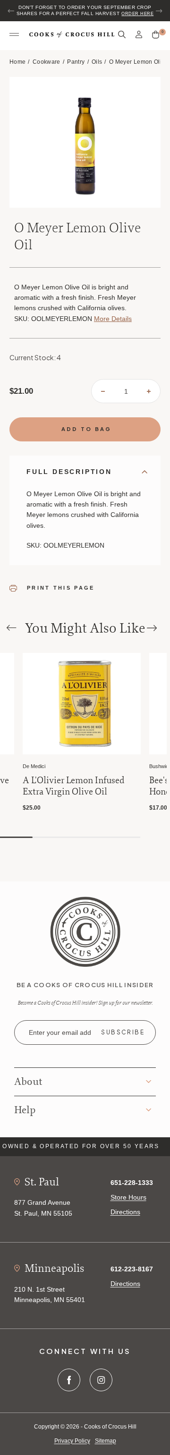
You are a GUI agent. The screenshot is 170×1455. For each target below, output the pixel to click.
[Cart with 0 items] (155, 35)
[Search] (122, 34)
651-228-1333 (131, 1182)
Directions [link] (125, 1212)
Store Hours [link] (128, 1197)
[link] (85, 931)
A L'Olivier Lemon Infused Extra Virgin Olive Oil (73, 786)
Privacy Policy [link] (72, 1441)
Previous (11, 11)
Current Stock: (35, 357)
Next (159, 11)
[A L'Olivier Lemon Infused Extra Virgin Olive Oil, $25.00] (82, 703)
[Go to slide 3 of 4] (86, 837)
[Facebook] (69, 1380)
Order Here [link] (137, 13)
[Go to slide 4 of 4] (122, 837)
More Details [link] (113, 318)
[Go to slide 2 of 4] (50, 837)
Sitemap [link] (105, 1441)
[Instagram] (101, 1380)
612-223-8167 (131, 1269)
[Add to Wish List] (5, 661)
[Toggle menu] (14, 35)
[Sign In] (139, 34)
